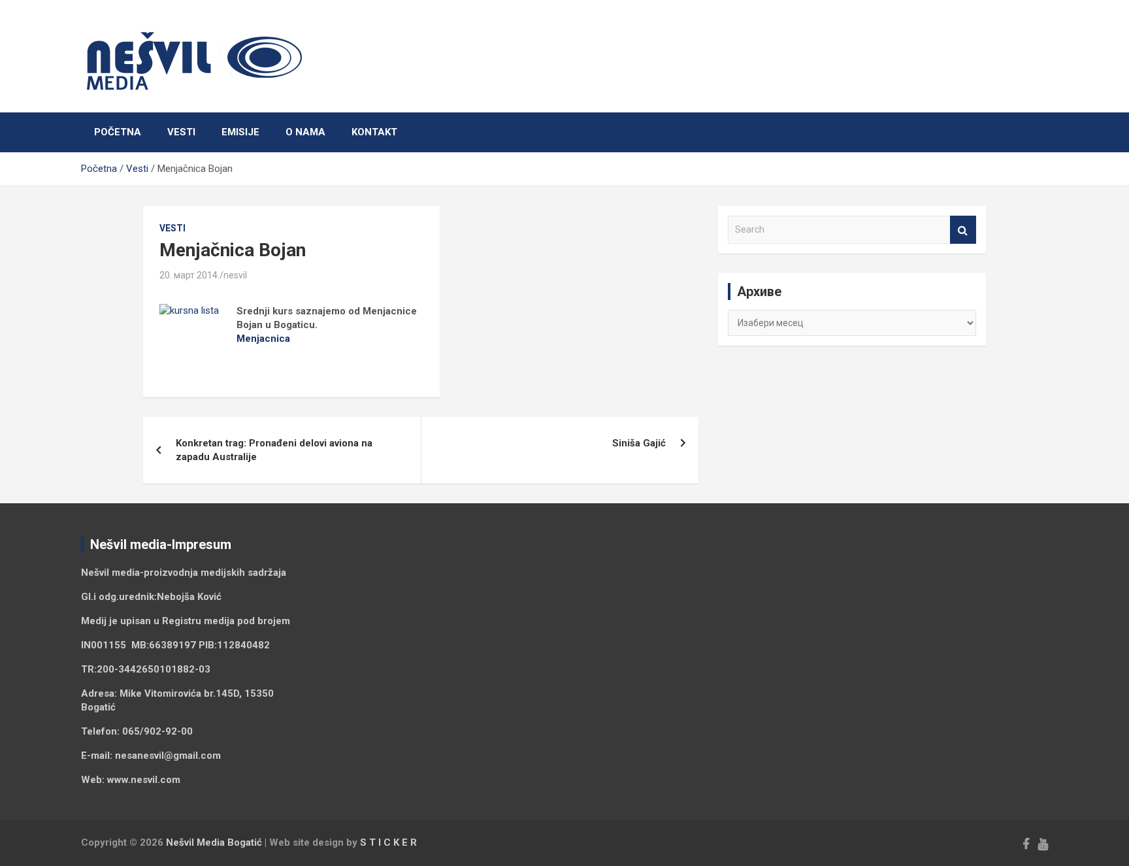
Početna (117, 132)
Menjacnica (263, 338)
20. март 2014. (189, 275)
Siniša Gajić (639, 443)
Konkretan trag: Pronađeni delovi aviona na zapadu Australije (274, 450)
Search (963, 230)
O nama (305, 132)
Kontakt (374, 132)
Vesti (181, 132)
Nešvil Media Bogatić (214, 842)
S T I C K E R (388, 842)
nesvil (235, 275)
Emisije (240, 132)
